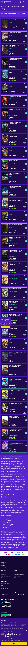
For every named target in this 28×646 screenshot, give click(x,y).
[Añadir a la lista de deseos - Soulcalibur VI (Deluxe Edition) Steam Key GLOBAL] (24, 122)
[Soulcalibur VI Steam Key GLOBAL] (14, 114)
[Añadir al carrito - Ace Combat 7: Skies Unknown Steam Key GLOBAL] (24, 335)
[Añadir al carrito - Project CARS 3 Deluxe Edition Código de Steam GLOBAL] (24, 374)
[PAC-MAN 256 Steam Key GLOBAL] (14, 408)
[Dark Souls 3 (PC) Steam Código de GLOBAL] (14, 242)
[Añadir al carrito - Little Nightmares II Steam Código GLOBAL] (24, 79)
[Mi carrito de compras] (23, 2)
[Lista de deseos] (20, 2)
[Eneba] (7, 2)
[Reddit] (23, 594)
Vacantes (3, 565)
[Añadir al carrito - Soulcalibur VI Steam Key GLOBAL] (24, 118)
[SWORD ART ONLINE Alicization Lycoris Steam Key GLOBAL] (14, 434)
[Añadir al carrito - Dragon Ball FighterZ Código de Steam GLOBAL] (24, 271)
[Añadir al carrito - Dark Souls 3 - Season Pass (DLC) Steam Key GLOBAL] (24, 233)
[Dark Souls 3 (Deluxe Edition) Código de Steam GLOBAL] (14, 216)
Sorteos (2, 585)
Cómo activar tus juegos (19, 574)
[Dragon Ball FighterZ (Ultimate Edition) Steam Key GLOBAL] (14, 280)
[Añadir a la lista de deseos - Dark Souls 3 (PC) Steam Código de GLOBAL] (24, 237)
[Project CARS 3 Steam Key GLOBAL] (14, 344)
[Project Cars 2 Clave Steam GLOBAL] (14, 178)
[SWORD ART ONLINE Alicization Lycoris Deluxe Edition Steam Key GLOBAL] (14, 446)
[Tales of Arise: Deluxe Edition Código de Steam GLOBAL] (14, 37)
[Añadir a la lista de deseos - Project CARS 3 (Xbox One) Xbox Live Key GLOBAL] (24, 353)
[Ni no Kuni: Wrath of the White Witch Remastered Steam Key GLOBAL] (14, 204)
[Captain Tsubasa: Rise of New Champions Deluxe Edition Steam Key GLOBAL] (14, 395)
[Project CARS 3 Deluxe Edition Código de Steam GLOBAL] (14, 370)
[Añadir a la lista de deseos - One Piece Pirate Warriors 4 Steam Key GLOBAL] (24, 135)
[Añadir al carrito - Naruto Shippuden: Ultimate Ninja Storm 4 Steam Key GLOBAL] (24, 323)
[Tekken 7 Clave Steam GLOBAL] (14, 101)
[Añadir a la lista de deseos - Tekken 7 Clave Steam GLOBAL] (24, 97)
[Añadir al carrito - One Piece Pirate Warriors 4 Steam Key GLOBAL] (24, 143)
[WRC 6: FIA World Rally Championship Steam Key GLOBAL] (14, 421)
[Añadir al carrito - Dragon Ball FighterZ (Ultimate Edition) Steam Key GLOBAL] (24, 284)
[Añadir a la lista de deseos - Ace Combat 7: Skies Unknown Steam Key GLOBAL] (24, 327)
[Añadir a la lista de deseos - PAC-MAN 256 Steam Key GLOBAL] (24, 404)
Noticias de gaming (5, 583)
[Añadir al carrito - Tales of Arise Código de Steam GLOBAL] (24, 28)
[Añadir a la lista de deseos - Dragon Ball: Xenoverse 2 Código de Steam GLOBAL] (24, 301)
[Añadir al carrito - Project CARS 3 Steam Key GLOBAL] (24, 348)
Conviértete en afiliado (5, 586)
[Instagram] (19, 594)
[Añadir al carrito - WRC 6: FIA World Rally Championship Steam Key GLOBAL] (24, 425)
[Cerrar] (26, 630)
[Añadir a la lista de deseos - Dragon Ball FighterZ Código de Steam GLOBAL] (24, 263)
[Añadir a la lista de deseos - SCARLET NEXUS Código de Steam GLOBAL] (24, 45)
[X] (17, 594)
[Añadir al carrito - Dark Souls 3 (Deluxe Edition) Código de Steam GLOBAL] (24, 220)
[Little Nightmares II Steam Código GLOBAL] (14, 76)
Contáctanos (3, 563)
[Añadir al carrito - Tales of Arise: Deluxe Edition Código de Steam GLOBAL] (24, 41)
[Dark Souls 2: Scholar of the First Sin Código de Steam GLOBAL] (14, 255)
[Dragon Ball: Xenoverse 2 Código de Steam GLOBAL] (14, 306)
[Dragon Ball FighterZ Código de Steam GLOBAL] (14, 268)
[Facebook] (15, 594)
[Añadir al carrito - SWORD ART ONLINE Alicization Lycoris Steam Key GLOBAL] (24, 438)
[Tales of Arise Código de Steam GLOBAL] (14, 24)
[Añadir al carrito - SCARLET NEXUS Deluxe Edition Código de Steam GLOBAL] (24, 67)
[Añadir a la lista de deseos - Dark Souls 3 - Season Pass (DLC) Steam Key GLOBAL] (24, 225)
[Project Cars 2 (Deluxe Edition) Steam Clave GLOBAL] (14, 191)
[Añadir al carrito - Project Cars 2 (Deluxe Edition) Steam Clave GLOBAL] (24, 195)
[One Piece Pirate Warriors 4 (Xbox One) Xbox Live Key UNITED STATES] (14, 165)
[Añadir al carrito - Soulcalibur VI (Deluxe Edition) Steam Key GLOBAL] (24, 131)
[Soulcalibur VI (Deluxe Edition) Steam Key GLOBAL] (14, 127)
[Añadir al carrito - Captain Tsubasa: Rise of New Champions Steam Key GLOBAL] (24, 386)
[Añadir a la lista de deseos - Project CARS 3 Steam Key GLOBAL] (24, 340)
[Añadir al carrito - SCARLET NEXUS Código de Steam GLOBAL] (24, 54)
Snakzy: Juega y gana (5, 588)
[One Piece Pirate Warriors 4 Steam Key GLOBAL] (14, 140)
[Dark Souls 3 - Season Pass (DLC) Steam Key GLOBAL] (14, 229)
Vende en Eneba (4, 594)
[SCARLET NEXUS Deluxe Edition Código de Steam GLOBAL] (14, 63)
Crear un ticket (17, 576)
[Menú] (2, 2)
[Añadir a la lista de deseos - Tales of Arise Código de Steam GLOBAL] (24, 20)
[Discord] (21, 594)
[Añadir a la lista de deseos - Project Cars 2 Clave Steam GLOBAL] (24, 173)
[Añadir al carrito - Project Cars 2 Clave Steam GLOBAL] (24, 182)
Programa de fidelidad (5, 576)
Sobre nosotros (4, 562)
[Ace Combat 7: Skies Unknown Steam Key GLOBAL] (14, 332)
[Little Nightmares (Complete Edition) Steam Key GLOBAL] (14, 88)
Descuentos (3, 577)
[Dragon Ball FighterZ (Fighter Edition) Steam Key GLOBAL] (14, 293)
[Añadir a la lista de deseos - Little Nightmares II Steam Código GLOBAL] (24, 71)
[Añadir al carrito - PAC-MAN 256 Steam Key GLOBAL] (24, 412)
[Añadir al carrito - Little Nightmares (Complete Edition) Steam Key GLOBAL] (24, 92)
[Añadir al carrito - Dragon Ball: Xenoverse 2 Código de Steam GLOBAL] (24, 310)
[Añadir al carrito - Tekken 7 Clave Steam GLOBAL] (24, 105)
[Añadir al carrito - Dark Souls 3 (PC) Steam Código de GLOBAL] (24, 246)
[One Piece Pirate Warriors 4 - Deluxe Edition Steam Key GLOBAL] (14, 152)
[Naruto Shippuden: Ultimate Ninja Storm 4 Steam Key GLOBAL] (14, 319)
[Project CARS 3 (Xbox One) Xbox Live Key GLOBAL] (14, 357)
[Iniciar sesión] (26, 2)
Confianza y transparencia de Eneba (8, 567)
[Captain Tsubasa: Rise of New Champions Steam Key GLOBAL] (14, 382)
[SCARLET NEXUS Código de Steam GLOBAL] (14, 50)
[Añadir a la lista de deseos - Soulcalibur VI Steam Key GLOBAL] (24, 109)
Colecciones (3, 574)
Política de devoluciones (19, 577)
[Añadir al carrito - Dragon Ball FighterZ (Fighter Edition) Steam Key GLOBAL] (24, 297)
